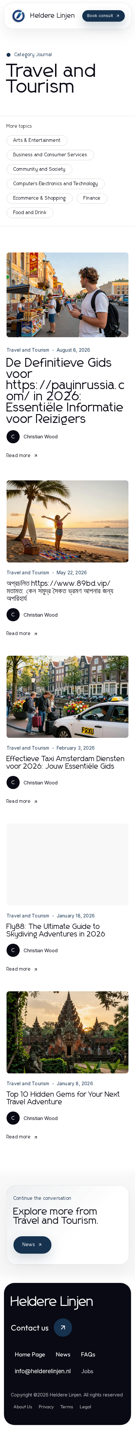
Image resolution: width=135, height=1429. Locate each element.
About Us (22, 1407)
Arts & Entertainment (37, 140)
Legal (85, 1407)
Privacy (46, 1407)
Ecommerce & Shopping (39, 198)
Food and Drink (30, 212)
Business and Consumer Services (50, 155)
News (29, 1244)
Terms (66, 1407)
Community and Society (39, 169)
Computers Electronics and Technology (55, 184)
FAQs (88, 1354)
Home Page (30, 1354)
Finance (92, 198)
